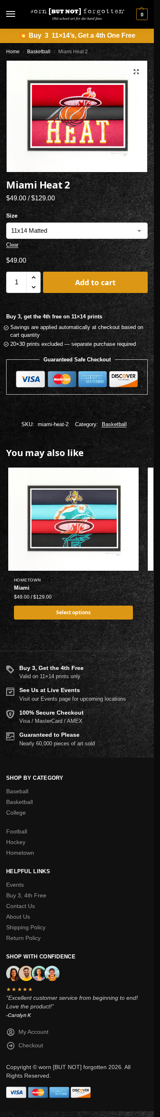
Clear (12, 245)
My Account (33, 1031)
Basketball (38, 51)
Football (16, 831)
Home (13, 51)
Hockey (15, 842)
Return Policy (23, 938)
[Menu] (18, 14)
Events (15, 884)
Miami (22, 588)
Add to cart (95, 282)
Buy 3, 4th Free (26, 895)
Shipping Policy (26, 927)
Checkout (30, 1045)
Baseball (17, 791)
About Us (18, 916)
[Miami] (73, 519)
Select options (73, 612)
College (16, 812)
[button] (141, 14)
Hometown (27, 580)
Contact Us (20, 906)
